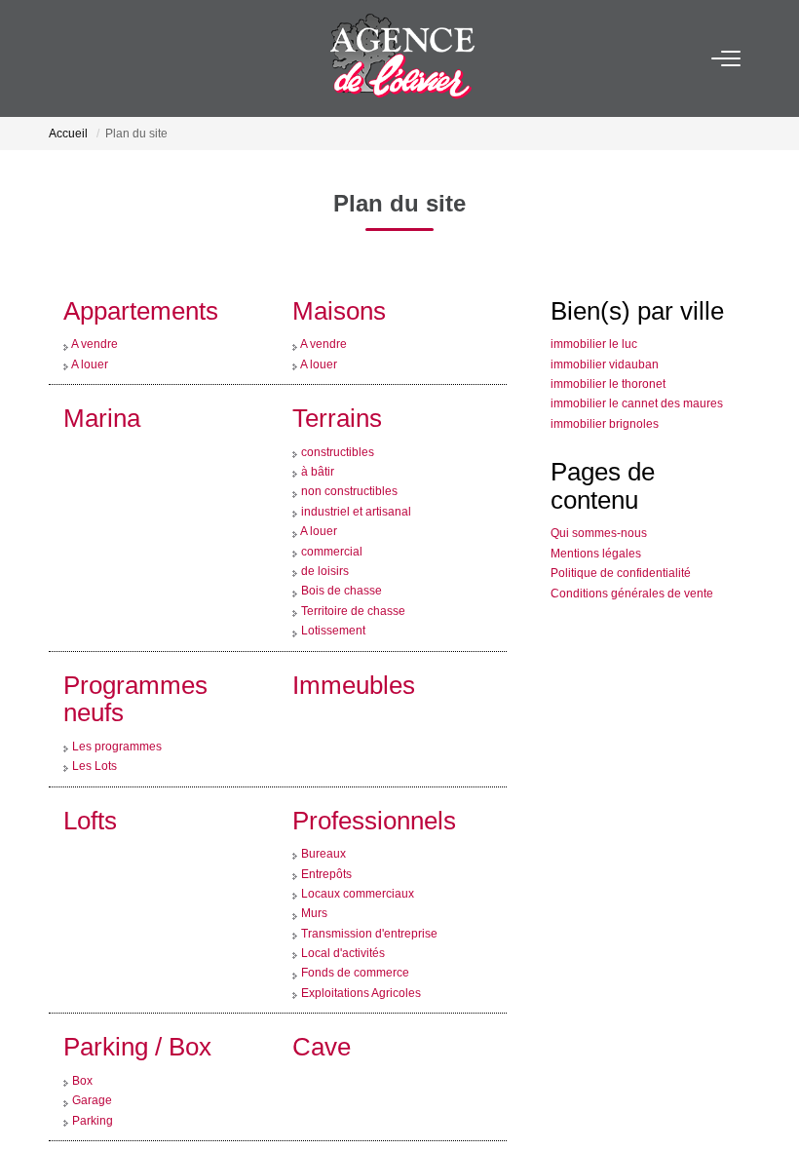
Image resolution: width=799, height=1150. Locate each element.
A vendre (94, 318)
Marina (101, 391)
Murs (314, 887)
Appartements (140, 284)
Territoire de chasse (353, 585)
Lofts (90, 794)
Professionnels (374, 794)
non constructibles (349, 465)
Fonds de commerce (355, 946)
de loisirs (325, 545)
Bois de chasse (341, 564)
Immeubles (353, 658)
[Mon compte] (61, 58)
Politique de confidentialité (621, 547)
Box (82, 1054)
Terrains (337, 391)
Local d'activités (343, 927)
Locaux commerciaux (357, 867)
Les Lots (94, 740)
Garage (92, 1074)
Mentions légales (596, 527)
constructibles (337, 426)
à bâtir (317, 445)
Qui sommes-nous (599, 507)
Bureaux (323, 827)
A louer (89, 338)
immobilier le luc (594, 318)
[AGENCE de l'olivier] (405, 58)
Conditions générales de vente (632, 567)
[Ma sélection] (88, 58)
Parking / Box (137, 1020)
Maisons (339, 284)
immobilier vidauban (605, 338)
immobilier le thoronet (608, 357)
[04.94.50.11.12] (768, 1106)
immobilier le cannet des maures (637, 377)
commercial (331, 525)
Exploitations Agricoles (361, 967)
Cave (321, 1020)
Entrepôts (326, 848)
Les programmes (117, 720)
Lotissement (333, 604)
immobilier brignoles (605, 397)
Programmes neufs (135, 673)
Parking (92, 1094)
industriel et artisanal (356, 485)
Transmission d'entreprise (369, 907)
